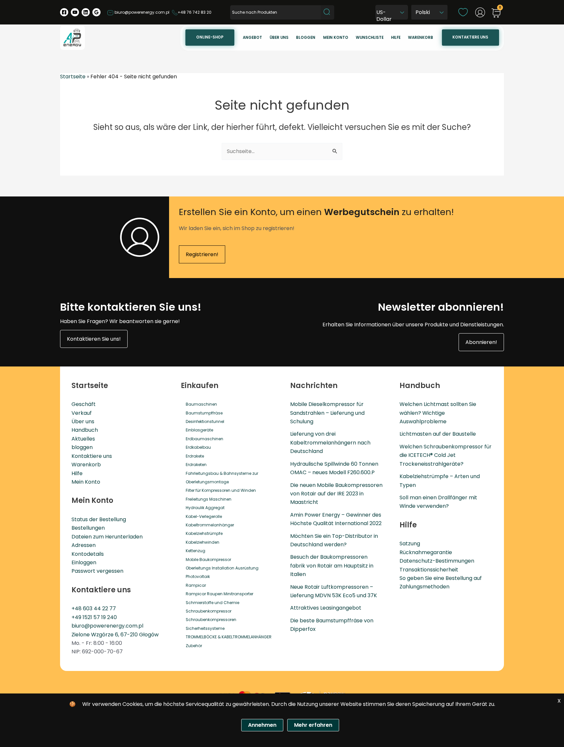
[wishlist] (463, 11)
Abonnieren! (481, 342)
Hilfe (395, 37)
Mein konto (335, 37)
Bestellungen (88, 528)
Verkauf (81, 413)
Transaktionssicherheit (429, 569)
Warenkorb (420, 37)
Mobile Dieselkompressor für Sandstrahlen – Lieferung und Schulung (327, 412)
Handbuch (84, 430)
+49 (77, 617)
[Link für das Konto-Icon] (480, 12)
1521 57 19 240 (100, 617)
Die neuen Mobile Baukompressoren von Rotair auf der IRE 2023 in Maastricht (336, 493)
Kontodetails (87, 554)
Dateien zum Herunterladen (107, 536)
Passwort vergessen (97, 571)
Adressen (83, 545)
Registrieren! (202, 254)
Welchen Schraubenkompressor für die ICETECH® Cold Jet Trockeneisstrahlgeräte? (446, 455)
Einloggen (83, 562)
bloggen (82, 447)
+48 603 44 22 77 (93, 608)
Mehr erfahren (313, 725)
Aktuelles (83, 439)
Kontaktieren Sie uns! (94, 339)
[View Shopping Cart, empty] (496, 13)
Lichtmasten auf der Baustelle (438, 434)
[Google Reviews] (96, 12)
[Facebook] (64, 12)
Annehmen (262, 725)
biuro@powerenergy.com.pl (141, 12)
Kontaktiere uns (470, 37)
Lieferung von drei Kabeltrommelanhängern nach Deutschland (330, 442)
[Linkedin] (86, 12)
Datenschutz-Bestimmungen (437, 561)
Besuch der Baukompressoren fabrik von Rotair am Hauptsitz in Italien (331, 565)
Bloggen (305, 37)
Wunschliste (370, 37)
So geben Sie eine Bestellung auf (441, 578)
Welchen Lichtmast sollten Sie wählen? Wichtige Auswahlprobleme (438, 412)
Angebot (252, 37)
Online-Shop (210, 37)
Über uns (279, 37)
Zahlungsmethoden (424, 586)
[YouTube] (75, 12)
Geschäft (83, 404)
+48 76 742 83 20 (195, 12)
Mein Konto (85, 482)
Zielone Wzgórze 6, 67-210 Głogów (115, 634)
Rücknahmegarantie (426, 552)
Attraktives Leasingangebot (325, 608)
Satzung (410, 543)
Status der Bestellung (98, 519)
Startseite (73, 76)
